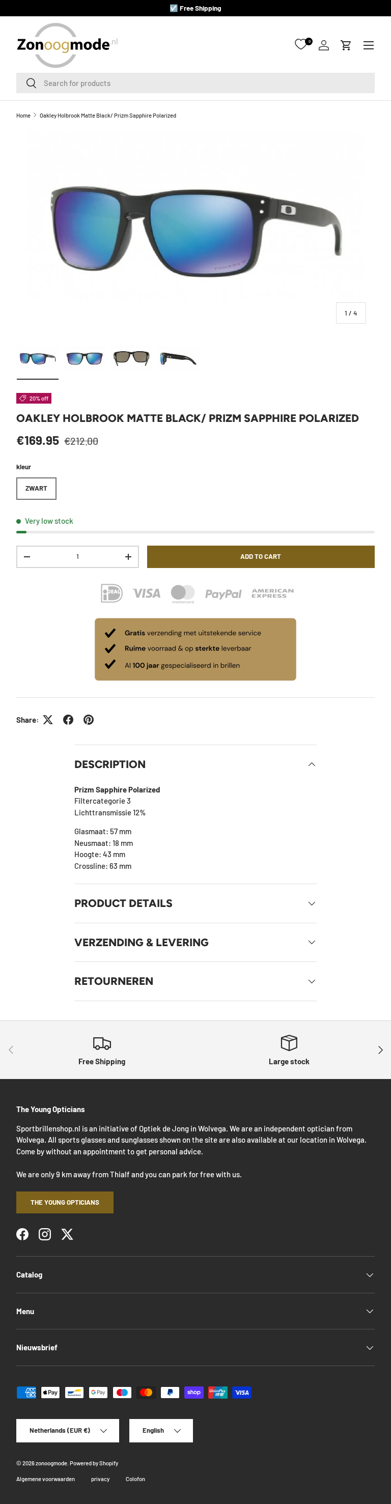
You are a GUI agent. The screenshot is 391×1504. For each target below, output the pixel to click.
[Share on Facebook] (68, 720)
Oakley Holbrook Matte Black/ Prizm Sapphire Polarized (108, 115)
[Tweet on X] (48, 720)
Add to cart (260, 556)
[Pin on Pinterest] (88, 720)
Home (23, 115)
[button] (346, 45)
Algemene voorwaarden (45, 1478)
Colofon (135, 1478)
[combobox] (195, 83)
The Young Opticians (65, 1202)
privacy (100, 1478)
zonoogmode (51, 1463)
